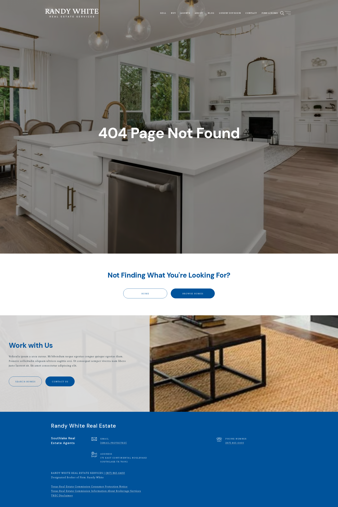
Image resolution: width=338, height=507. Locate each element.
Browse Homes (192, 293)
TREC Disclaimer (62, 495)
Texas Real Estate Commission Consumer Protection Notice (89, 486)
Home (145, 293)
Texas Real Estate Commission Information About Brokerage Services (96, 490)
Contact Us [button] (60, 381)
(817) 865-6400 (234, 442)
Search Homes (25, 381)
